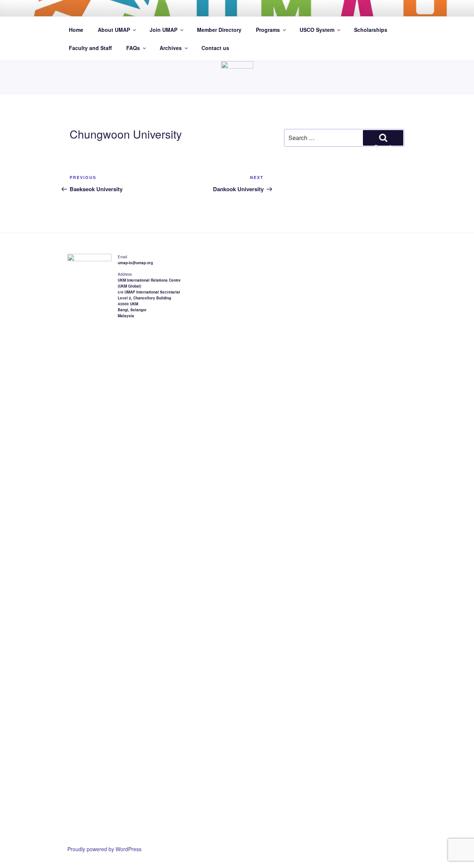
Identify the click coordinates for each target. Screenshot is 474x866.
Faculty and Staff (90, 48)
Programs (268, 29)
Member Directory (219, 29)
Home (76, 29)
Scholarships (370, 29)
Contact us (215, 48)
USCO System (317, 29)
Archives (171, 48)
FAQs (133, 48)
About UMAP (114, 29)
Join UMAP (163, 29)
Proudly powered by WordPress (104, 849)
